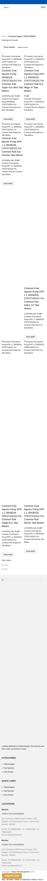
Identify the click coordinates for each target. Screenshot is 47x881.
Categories (6, 19)
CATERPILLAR (8, 96)
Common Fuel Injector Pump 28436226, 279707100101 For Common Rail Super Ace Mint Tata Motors (12, 80)
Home (4, 36)
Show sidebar (9, 47)
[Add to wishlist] (4, 114)
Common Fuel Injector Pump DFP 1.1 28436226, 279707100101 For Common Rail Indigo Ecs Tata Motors (12, 516)
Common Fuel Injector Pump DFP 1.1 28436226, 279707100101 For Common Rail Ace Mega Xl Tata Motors (34, 80)
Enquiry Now (12, 876)
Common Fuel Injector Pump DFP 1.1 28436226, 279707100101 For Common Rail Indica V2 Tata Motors (34, 298)
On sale (5, 565)
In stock (5, 569)
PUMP (17, 96)
